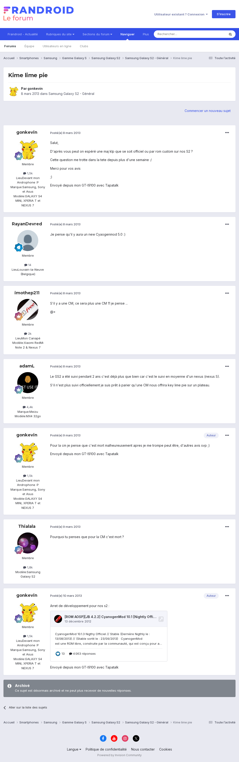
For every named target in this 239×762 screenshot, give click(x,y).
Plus (146, 34)
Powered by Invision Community (119, 755)
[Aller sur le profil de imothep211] (27, 309)
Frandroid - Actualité (23, 34)
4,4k (29, 407)
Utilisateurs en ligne (57, 46)
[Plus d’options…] (227, 133)
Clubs (84, 46)
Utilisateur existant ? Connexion (180, 14)
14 (29, 265)
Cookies (165, 749)
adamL (27, 366)
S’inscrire (224, 14)
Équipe (29, 46)
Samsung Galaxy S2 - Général (71, 94)
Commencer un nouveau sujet (208, 111)
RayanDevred (27, 223)
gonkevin (35, 88)
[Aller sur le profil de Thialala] (27, 543)
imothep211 (26, 292)
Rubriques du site (59, 34)
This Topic (211, 34)
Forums (10, 46)
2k (29, 333)
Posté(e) (65, 133)
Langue (73, 749)
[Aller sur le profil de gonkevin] (13, 91)
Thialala (26, 526)
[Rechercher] (230, 34)
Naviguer (127, 34)
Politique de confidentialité (106, 749)
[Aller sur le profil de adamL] (27, 382)
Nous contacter (143, 749)
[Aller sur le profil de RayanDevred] (27, 240)
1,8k (29, 567)
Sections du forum (96, 34)
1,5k (29, 173)
